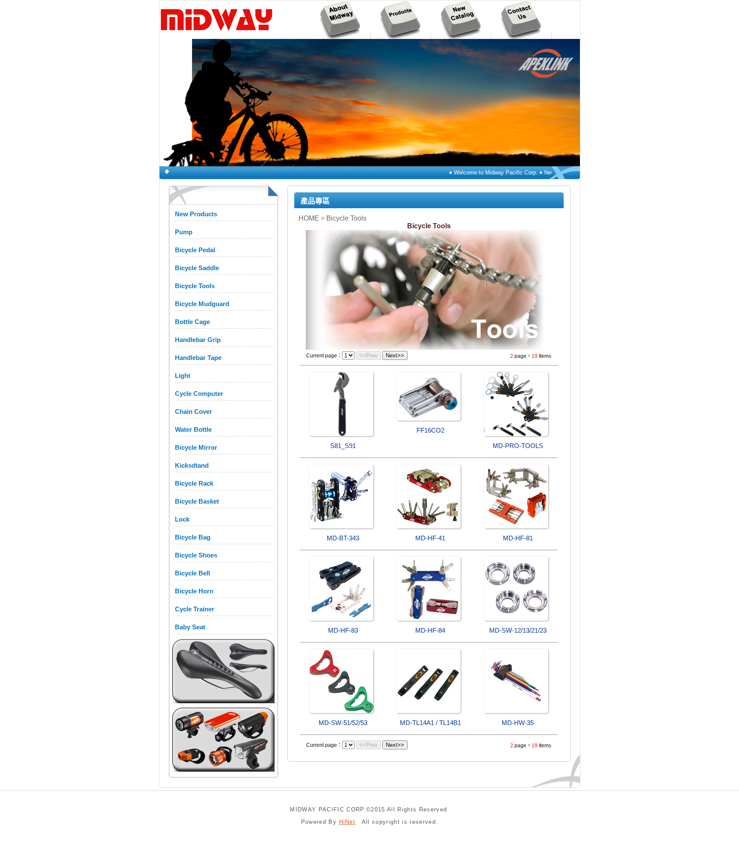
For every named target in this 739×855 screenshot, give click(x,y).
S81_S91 (343, 445)
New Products (196, 214)
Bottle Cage (192, 321)
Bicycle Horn (194, 591)
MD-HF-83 (343, 630)
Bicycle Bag (192, 537)
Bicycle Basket (197, 501)
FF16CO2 (430, 430)
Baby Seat (190, 627)
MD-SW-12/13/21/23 (518, 630)
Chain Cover (193, 411)
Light (182, 375)
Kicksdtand (192, 465)
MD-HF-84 (430, 630)
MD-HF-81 (518, 538)
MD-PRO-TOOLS (518, 445)
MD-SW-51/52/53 (343, 722)
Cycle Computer (199, 393)
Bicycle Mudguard (202, 303)
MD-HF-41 (430, 538)
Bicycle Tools (195, 285)
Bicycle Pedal (195, 250)
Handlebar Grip (198, 339)
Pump (183, 232)
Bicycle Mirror (196, 447)
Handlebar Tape (198, 357)
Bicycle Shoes (196, 555)
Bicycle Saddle (197, 267)
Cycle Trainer (194, 609)
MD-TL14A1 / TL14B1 (430, 722)
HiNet (347, 822)
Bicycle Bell (192, 573)
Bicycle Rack (194, 483)
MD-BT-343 (343, 538)
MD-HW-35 (518, 722)
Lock (182, 519)
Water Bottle (193, 429)
